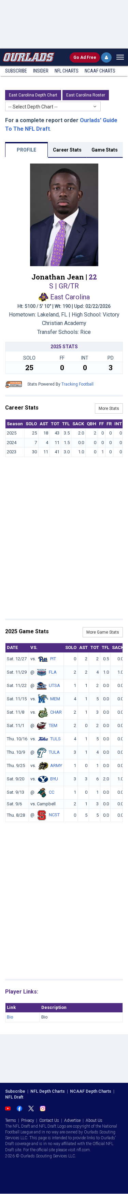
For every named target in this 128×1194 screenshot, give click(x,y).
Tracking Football (77, 384)
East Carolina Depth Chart (33, 95)
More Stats (109, 408)
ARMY (56, 765)
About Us (94, 1120)
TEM (53, 725)
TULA (54, 752)
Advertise (72, 1120)
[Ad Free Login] (106, 57)
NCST (54, 815)
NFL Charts (67, 71)
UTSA (54, 685)
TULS (55, 738)
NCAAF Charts (100, 71)
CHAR (56, 712)
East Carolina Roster (85, 95)
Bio (10, 1017)
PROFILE (26, 150)
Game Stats (104, 150)
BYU (54, 778)
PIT (53, 658)
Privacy (27, 1120)
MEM (55, 698)
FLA (53, 672)
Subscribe (16, 71)
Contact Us (49, 1120)
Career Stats (67, 150)
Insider (40, 71)
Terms (10, 1120)
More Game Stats (102, 632)
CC (51, 792)
